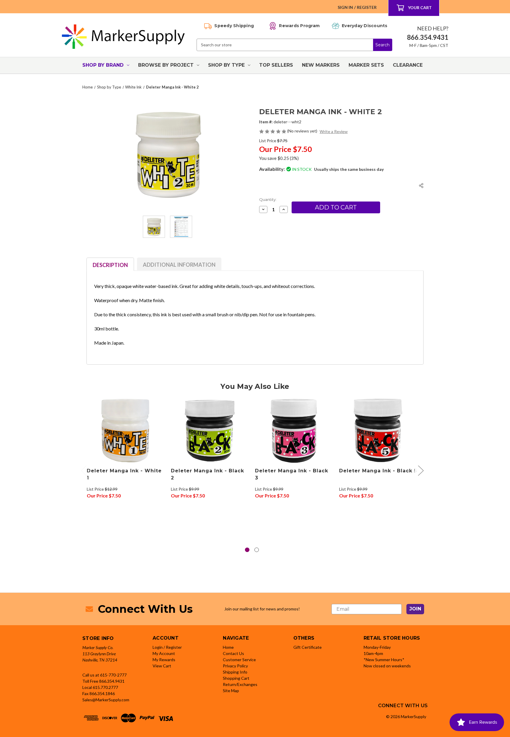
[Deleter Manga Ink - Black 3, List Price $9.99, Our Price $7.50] (294, 430)
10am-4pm (373, 653)
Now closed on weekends (387, 665)
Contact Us (233, 653)
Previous (83, 470)
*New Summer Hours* (384, 659)
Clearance (408, 65)
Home (228, 647)
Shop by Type (226, 65)
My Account (164, 653)
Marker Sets (366, 65)
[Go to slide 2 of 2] (256, 550)
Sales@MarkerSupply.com (105, 699)
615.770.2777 (105, 687)
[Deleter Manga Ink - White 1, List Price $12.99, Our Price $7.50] (126, 430)
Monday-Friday (377, 647)
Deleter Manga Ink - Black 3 (291, 474)
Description (110, 265)
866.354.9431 (112, 681)
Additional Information (179, 264)
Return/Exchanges (240, 684)
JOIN (415, 609)
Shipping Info (235, 671)
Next (420, 470)
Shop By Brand (103, 65)
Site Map (231, 690)
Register (367, 7)
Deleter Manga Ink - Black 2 (207, 474)
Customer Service (239, 659)
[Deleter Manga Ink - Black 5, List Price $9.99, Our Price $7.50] (378, 430)
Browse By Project (166, 65)
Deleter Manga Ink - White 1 (124, 474)
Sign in (345, 7)
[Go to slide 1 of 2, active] (247, 550)
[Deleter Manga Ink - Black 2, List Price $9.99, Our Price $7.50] (210, 430)
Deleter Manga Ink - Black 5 (378, 471)
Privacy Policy (235, 665)
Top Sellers (276, 65)
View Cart (162, 665)
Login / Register (167, 647)
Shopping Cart (236, 678)
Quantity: (268, 199)
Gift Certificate (307, 647)
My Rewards (164, 659)
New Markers (321, 65)
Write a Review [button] (334, 131)
